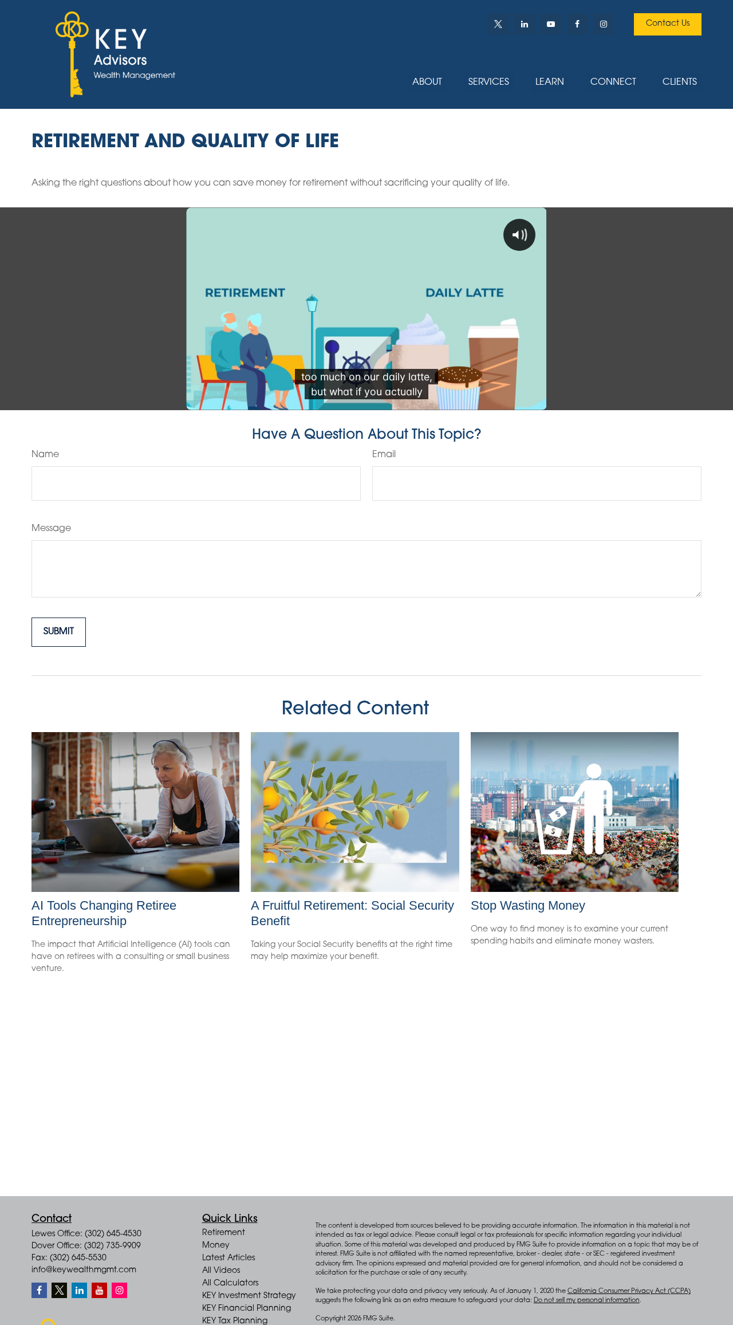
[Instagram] (119, 1290)
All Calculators (230, 1284)
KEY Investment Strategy (249, 1296)
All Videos (221, 1271)
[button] (427, 83)
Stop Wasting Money (528, 905)
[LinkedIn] (524, 24)
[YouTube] (551, 24)
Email (384, 454)
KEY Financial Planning (246, 1309)
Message (51, 528)
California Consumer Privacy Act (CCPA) (629, 1291)
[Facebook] (577, 24)
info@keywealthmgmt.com (83, 1271)
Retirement (223, 1233)
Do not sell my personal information (587, 1301)
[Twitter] (498, 24)
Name (45, 454)
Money (216, 1246)
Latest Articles (228, 1259)
